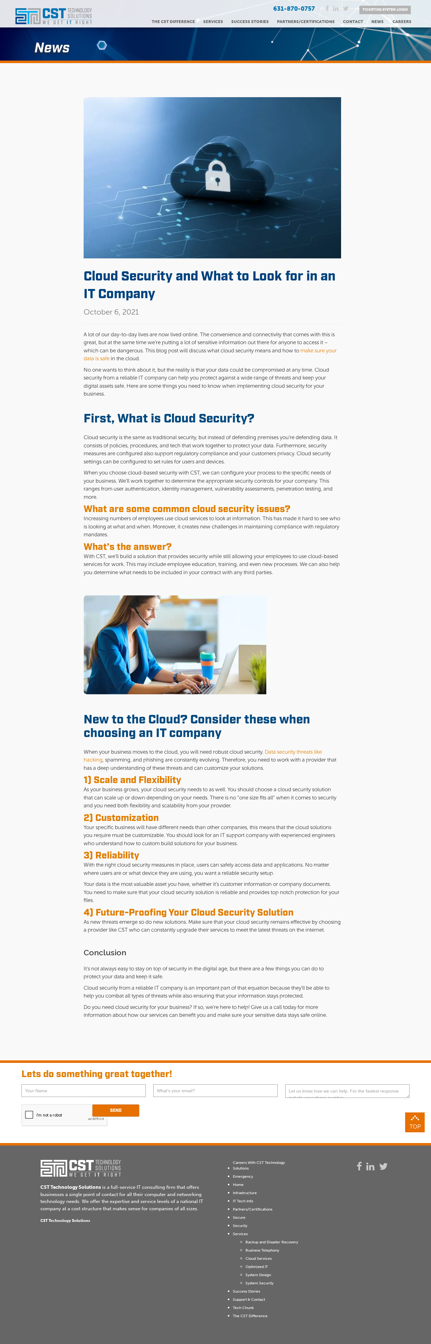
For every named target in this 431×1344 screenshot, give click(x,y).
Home (238, 1184)
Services (213, 21)
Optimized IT (256, 1266)
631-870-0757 (294, 8)
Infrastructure (245, 1193)
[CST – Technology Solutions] (53, 19)
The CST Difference (173, 21)
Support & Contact (249, 1299)
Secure (239, 1217)
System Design (258, 1275)
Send (115, 1110)
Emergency (243, 1176)
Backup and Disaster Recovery (271, 1242)
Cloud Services (258, 1258)
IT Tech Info (243, 1201)
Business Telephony (262, 1250)
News (377, 21)
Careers (402, 21)
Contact (353, 21)
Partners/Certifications (306, 21)
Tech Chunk (243, 1308)
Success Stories (250, 21)
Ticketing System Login (385, 10)
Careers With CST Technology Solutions (259, 1165)
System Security (259, 1283)
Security (240, 1225)
